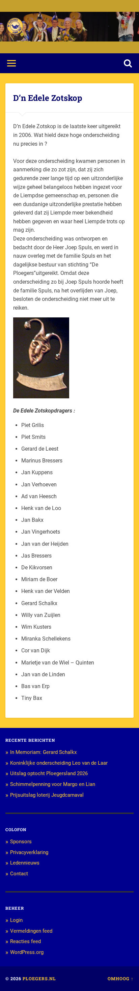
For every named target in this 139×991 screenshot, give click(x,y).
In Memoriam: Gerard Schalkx (43, 752)
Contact (19, 874)
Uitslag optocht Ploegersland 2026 (49, 773)
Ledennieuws (24, 863)
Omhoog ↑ (121, 978)
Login (16, 920)
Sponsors (21, 842)
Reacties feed (25, 941)
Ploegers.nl (39, 978)
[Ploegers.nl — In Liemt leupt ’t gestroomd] (15, 26)
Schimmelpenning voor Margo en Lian (52, 784)
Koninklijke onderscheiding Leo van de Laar (59, 763)
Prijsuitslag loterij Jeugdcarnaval (47, 795)
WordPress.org (27, 952)
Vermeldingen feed (31, 931)
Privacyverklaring (29, 852)
